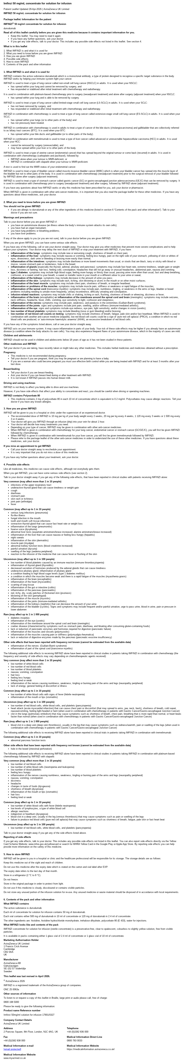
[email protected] (12, 1049)
